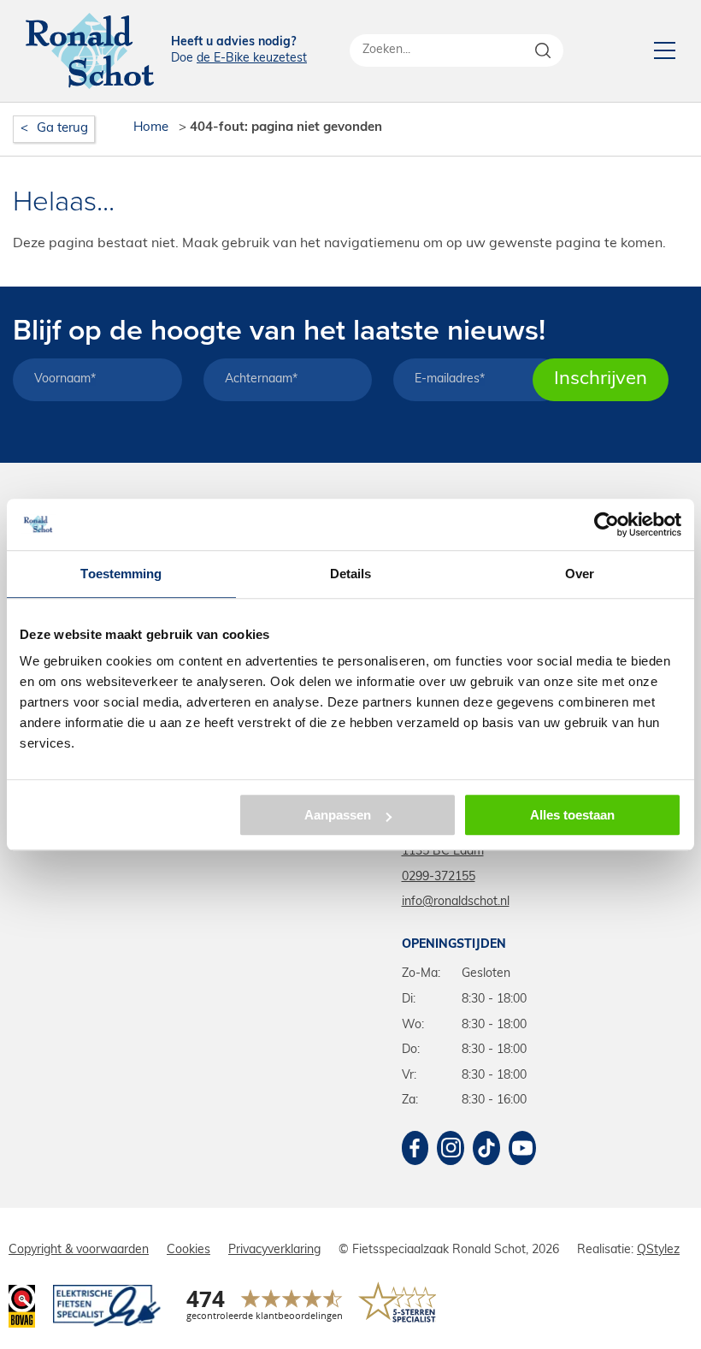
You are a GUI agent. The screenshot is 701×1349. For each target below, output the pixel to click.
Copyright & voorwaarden (79, 1250)
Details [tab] (351, 573)
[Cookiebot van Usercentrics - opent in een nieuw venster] (606, 524)
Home (150, 127)
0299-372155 (438, 877)
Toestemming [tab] (121, 573)
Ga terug (62, 128)
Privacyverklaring (274, 1250)
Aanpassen (337, 815)
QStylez (658, 1250)
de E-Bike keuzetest (252, 58)
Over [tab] (579, 573)
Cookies (188, 1250)
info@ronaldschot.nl (456, 902)
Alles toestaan (572, 815)
